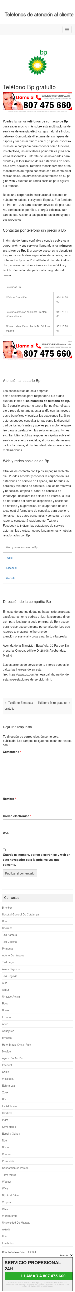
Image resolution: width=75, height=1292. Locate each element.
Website (10, 578)
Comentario (12, 752)
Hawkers (7, 1113)
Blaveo (6, 1010)
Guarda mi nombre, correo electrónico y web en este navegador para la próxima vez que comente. (36, 859)
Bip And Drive (10, 1195)
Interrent (7, 1065)
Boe (4, 921)
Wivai (5, 1188)
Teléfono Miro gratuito (54, 702)
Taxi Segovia (9, 976)
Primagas (7, 948)
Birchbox (7, 907)
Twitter (9, 557)
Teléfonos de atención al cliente (39, 14)
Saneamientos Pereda (15, 1168)
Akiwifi (6, 1229)
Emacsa (7, 1038)
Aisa (4, 983)
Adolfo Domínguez (13, 955)
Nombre (9, 799)
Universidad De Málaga (16, 1222)
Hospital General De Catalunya (20, 914)
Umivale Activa (11, 996)
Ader (5, 1024)
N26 (4, 1140)
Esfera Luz (8, 1085)
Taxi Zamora (9, 935)
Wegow (6, 1181)
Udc (4, 1236)
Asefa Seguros (11, 969)
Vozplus (6, 1202)
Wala (5, 1209)
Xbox (5, 1092)
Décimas (7, 928)
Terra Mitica (9, 1175)
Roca (5, 1003)
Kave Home (9, 1127)
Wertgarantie (9, 1216)
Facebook (11, 567)
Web (6, 833)
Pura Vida (8, 1161)
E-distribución (10, 1106)
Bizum (6, 1147)
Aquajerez (8, 1031)
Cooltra (6, 1154)
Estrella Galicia (11, 1133)
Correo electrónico (17, 816)
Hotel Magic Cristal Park (16, 1044)
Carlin (5, 1072)
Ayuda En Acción (12, 1058)
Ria (4, 1099)
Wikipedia (8, 1079)
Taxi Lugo (8, 962)
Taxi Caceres (9, 942)
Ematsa (6, 1017)
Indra (5, 1120)
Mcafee (6, 1051)
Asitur (5, 990)
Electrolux (8, 1243)
